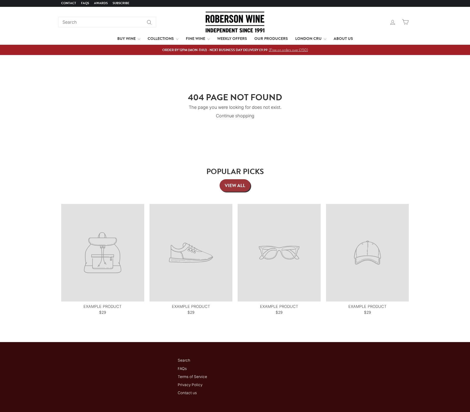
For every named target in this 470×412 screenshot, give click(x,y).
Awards (101, 3)
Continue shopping (235, 115)
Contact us (187, 392)
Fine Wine (196, 39)
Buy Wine (127, 39)
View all (235, 185)
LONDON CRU (309, 39)
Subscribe (121, 3)
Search (184, 360)
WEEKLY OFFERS (232, 39)
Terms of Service (192, 376)
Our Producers (271, 39)
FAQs (85, 3)
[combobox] (107, 22)
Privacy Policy (190, 384)
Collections (161, 39)
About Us (343, 39)
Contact (68, 3)
